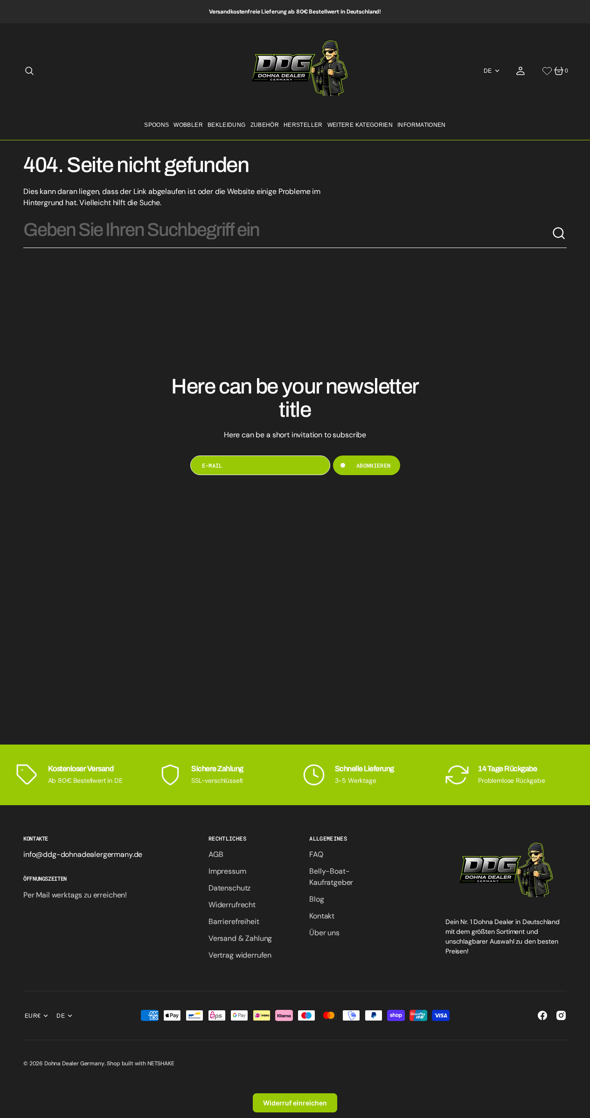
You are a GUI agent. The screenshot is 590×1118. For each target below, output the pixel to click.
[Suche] (559, 233)
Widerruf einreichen (295, 1103)
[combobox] (287, 234)
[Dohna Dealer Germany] (295, 71)
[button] (29, 71)
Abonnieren (373, 465)
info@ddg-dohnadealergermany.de (82, 854)
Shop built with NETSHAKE (140, 1063)
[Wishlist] (547, 70)
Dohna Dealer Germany (74, 1063)
